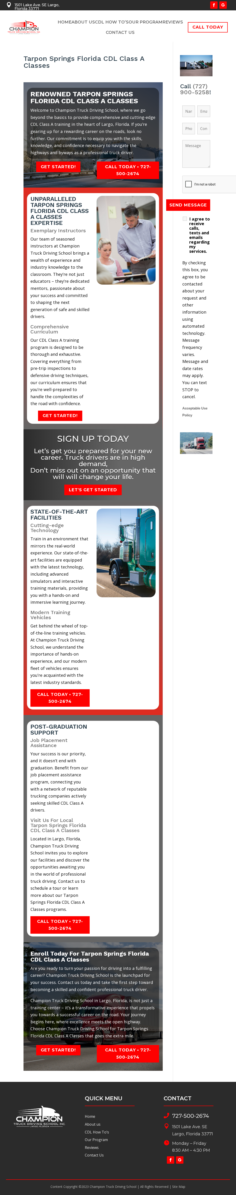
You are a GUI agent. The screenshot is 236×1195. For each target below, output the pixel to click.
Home (64, 23)
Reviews (172, 23)
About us (92, 1124)
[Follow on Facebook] (214, 5)
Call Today (207, 27)
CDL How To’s (112, 23)
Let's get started (93, 489)
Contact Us (120, 33)
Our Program (145, 23)
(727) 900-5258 (194, 89)
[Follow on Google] (223, 5)
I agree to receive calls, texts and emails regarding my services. (199, 235)
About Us (83, 23)
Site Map (178, 1186)
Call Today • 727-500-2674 (128, 170)
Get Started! (58, 166)
